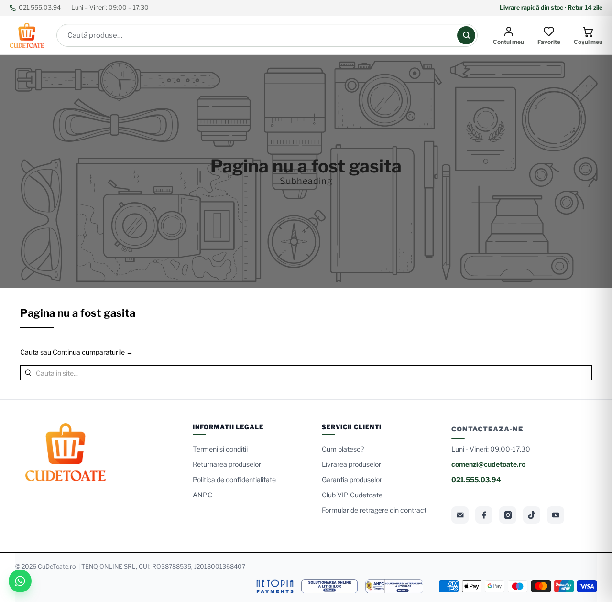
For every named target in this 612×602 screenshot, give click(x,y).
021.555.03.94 (40, 7)
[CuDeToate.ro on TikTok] (531, 515)
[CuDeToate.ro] (27, 35)
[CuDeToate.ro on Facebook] (483, 515)
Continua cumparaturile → (93, 352)
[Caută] (466, 35)
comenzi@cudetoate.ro (488, 464)
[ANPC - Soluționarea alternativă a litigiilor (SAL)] (394, 586)
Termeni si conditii (220, 449)
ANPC (202, 495)
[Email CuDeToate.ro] (460, 515)
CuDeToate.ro (57, 566)
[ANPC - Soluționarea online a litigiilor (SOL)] (329, 586)
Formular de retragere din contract (374, 510)
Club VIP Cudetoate (352, 495)
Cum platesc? (343, 449)
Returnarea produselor (227, 464)
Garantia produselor (352, 479)
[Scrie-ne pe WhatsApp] (20, 581)
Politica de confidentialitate (234, 479)
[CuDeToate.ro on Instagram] (507, 515)
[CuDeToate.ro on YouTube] (555, 515)
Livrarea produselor (351, 464)
